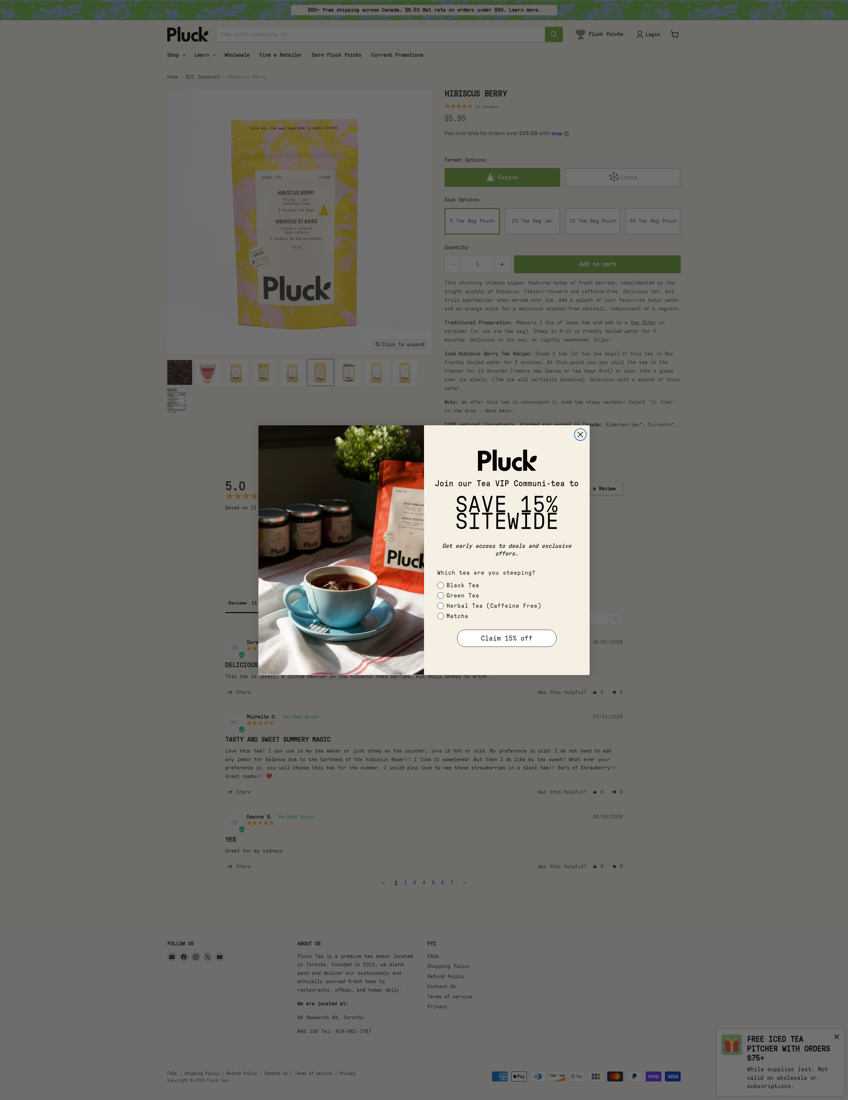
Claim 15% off (507, 638)
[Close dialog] (580, 435)
